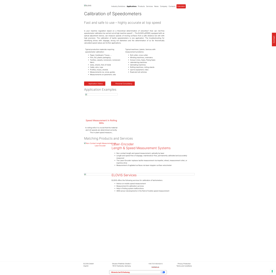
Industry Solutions (118, 6)
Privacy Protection (184, 264)
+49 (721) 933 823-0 (155, 264)
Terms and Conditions (184, 266)
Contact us (155, 267)
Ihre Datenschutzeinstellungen (146, 272)
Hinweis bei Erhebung (120, 272)
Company (163, 6)
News (156, 6)
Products (141, 6)
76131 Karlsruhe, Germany (121, 266)
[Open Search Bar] (190, 6)
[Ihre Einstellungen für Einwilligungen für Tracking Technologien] (272, 271)
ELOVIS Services (124, 175)
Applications (131, 6)
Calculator (181, 6)
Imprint (85, 266)
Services (149, 6)
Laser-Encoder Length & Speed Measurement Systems (141, 146)
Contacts (172, 6)
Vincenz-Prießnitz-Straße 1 (121, 264)
